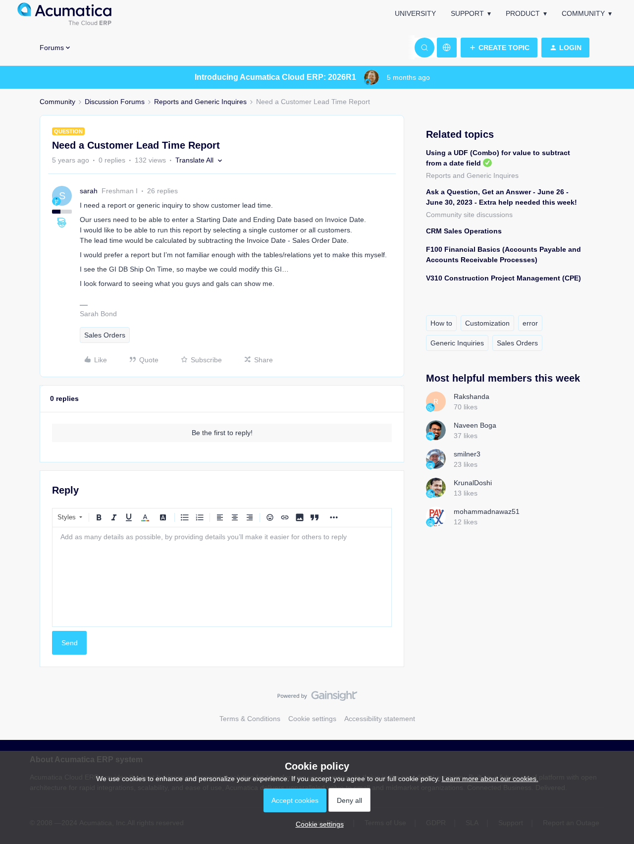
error (530, 323)
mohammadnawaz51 (487, 511)
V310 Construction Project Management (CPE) (503, 278)
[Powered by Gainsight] (317, 698)
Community (583, 13)
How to (441, 323)
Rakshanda (471, 396)
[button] (499, 47)
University (415, 13)
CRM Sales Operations (464, 231)
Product (523, 13)
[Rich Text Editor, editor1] (222, 576)
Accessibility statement (379, 719)
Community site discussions (469, 215)
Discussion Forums (115, 102)
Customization (487, 323)
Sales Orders (104, 335)
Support (467, 13)
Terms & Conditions (249, 719)
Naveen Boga (475, 425)
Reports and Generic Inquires (200, 102)
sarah (89, 191)
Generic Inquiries (457, 343)
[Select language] (447, 47)
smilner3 (467, 454)
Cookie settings (312, 719)
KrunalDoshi (473, 483)
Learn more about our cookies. (490, 779)
